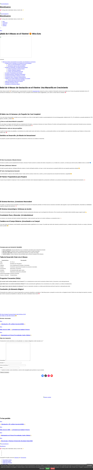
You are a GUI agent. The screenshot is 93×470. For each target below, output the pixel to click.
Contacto (4, 25)
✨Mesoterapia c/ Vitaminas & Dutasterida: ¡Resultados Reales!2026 (16, 441)
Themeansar (23, 457)
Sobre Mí (5, 24)
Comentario (3, 360)
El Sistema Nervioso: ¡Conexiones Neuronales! (15, 74)
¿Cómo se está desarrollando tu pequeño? (17, 64)
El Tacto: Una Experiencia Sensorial (15, 71)
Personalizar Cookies (7, 460)
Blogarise (17, 457)
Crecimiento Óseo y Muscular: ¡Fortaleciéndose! (15, 77)
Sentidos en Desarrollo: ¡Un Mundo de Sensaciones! (16, 67)
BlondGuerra (5, 7)
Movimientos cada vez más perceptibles (16, 66)
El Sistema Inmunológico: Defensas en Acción (15, 75)
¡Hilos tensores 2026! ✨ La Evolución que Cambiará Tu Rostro (15, 329)
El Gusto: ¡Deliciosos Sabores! (14, 70)
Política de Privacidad (7, 462)
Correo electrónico (4, 365)
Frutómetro (5, 22)
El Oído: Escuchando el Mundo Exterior (16, 68)
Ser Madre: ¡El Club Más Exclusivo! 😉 (8, 315)
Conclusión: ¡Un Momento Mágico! (12, 84)
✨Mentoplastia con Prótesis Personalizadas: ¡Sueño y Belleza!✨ (16, 335)
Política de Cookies (7, 461)
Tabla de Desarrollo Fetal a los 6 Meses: (14, 81)
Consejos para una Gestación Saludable (16, 80)
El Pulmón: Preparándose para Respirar (13, 73)
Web (1, 367)
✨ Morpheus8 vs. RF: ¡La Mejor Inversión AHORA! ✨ (12, 324)
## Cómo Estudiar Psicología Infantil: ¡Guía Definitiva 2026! (13, 314)
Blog (1, 30)
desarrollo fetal (36, 91)
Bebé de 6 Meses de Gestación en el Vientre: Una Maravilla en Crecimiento (19, 62)
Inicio (4, 21)
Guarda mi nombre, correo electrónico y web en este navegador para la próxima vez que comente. (23, 370)
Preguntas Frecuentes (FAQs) (11, 82)
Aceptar (47, 468)
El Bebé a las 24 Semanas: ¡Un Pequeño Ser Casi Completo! (18, 63)
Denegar (52, 468)
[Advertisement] (38, 103)
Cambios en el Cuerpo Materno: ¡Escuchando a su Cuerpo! (17, 78)
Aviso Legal (5, 464)
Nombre (2, 362)
